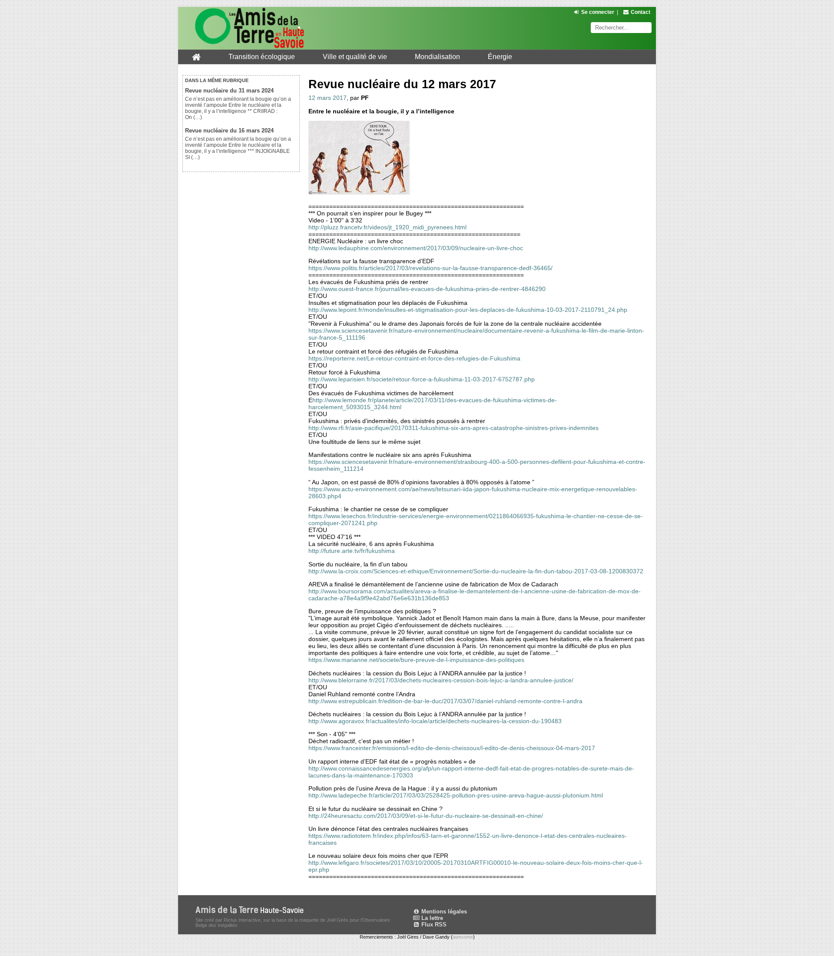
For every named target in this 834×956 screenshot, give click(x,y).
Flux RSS (433, 924)
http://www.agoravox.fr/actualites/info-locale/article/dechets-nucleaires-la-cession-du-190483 (435, 721)
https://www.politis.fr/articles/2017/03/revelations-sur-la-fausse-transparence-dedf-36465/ (430, 268)
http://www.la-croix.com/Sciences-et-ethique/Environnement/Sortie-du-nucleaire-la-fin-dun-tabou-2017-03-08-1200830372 (475, 571)
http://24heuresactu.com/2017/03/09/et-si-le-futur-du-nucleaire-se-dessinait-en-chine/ (425, 815)
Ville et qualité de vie (355, 56)
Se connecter (597, 12)
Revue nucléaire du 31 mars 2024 (229, 90)
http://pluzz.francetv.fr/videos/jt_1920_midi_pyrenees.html (387, 227)
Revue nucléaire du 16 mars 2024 (229, 130)
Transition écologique (261, 56)
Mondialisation (437, 56)
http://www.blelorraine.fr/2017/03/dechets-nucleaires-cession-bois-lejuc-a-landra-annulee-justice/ (440, 680)
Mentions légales (443, 911)
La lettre (431, 918)
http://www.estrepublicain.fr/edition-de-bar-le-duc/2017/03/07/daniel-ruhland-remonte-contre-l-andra (445, 701)
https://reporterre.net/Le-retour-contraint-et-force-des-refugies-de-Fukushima (414, 358)
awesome (463, 936)
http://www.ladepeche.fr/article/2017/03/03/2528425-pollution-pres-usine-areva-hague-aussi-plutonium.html (455, 795)
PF (365, 97)
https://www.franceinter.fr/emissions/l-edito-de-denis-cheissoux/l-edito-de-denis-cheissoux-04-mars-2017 (451, 747)
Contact (640, 12)
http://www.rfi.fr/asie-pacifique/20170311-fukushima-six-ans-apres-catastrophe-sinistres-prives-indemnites (453, 427)
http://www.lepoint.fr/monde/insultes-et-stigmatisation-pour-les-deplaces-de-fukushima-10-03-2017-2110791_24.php (467, 309)
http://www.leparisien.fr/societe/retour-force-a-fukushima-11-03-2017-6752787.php (421, 379)
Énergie (500, 56)
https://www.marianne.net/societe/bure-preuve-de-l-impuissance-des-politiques (416, 659)
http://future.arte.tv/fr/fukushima (351, 550)
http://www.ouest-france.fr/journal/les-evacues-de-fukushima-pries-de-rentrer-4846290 (427, 288)
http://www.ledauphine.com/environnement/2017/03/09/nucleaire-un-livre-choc (415, 248)
